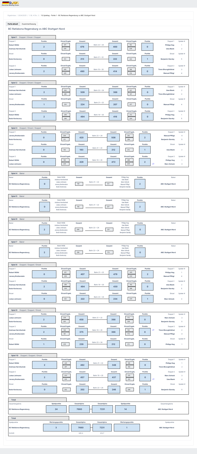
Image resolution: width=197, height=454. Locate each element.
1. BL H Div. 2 (34, 15)
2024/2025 (22, 15)
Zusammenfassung (29, 24)
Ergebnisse (12, 15)
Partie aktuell (13, 24)
